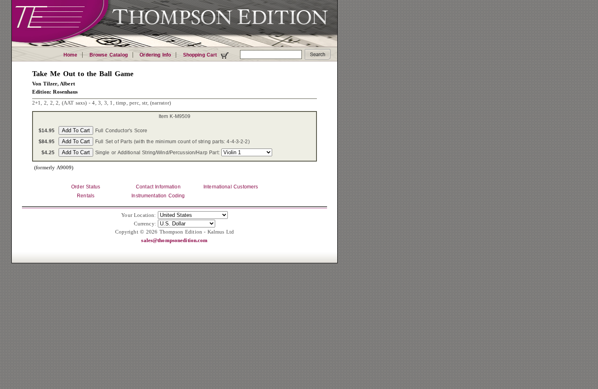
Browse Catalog (108, 55)
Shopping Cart (201, 55)
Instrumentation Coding (158, 195)
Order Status (85, 186)
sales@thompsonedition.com (174, 240)
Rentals (85, 195)
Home (70, 55)
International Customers (230, 186)
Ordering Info (155, 55)
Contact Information (158, 186)
